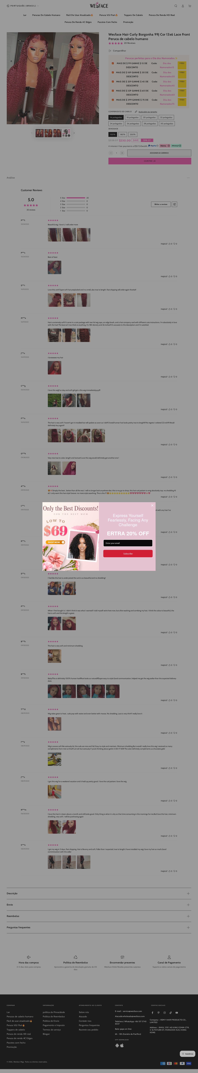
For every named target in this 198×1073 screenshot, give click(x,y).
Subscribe (128, 553)
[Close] (152, 505)
